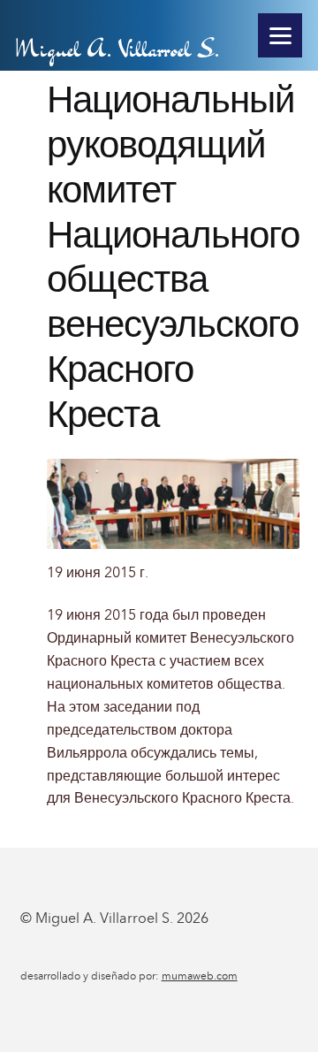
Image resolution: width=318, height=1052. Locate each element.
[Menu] (280, 35)
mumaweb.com (200, 976)
